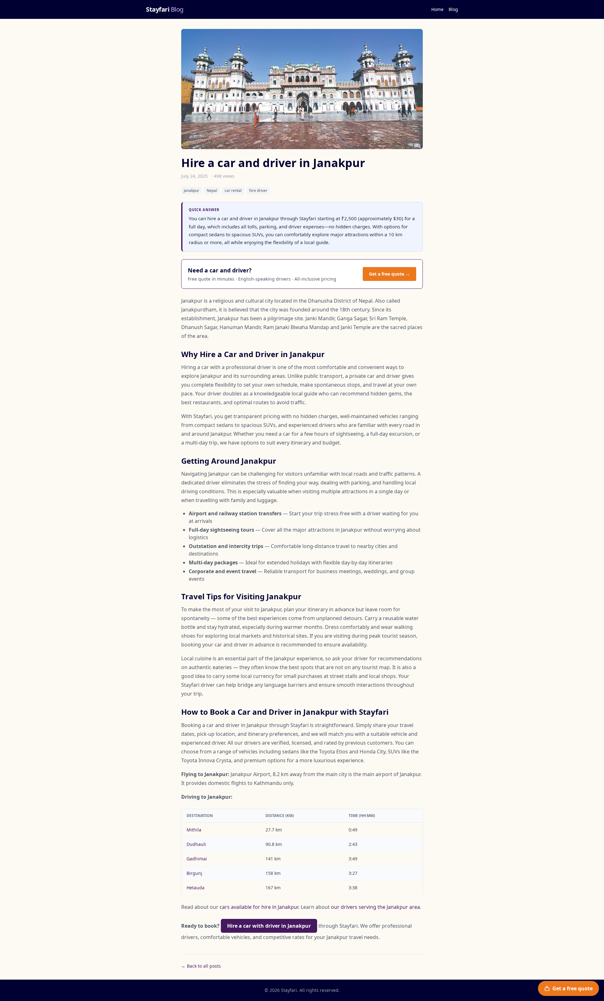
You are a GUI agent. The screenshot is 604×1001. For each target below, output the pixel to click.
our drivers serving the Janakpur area (375, 906)
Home (437, 9)
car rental (233, 190)
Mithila (194, 830)
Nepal (212, 190)
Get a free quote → (389, 274)
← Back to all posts (201, 966)
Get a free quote (572, 988)
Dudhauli (196, 844)
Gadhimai (197, 859)
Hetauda (195, 888)
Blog (453, 9)
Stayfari (164, 9)
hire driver (258, 190)
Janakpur (191, 190)
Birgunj (194, 873)
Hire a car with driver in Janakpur (269, 925)
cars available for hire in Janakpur (259, 906)
